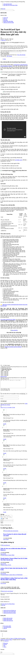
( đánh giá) (3, 40)
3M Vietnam (9, 56)
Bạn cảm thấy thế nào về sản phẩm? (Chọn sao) (11, 393)
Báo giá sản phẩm (7, 626)
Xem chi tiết (5, 539)
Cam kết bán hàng (7, 627)
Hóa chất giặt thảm (21, 54)
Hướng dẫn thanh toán (8, 620)
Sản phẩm (5, 20)
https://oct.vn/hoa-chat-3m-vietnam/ (13, 346)
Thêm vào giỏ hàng (5, 53)
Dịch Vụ (5, 18)
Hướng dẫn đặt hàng (7, 619)
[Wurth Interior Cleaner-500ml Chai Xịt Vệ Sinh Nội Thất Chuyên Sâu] (7, 555)
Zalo (4, 645)
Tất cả (2, 407)
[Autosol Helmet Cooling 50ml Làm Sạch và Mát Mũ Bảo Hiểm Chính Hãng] (11, 574)
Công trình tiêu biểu (7, 4)
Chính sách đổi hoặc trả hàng (9, 612)
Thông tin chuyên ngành (8, 22)
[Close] (1, 406)
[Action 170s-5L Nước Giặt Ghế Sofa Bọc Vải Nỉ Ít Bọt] (6, 564)
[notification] (7, 591)
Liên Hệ (5, 628)
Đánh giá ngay (4, 376)
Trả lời (4, 423)
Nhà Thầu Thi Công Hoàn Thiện (10, 5)
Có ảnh (13, 407)
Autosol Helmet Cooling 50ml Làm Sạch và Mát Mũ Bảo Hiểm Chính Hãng (14, 578)
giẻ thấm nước (18, 160)
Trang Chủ (5, 17)
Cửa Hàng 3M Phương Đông (8, 319)
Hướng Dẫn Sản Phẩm (8, 21)
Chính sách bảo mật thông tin (9, 610)
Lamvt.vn (6, 640)
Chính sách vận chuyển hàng (9, 611)
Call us (4, 646)
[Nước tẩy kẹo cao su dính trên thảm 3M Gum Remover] (5, 545)
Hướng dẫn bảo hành (7, 618)
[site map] (3, 605)
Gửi (2, 522)
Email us (5, 644)
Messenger (5, 643)
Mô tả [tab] (4, 59)
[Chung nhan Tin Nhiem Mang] (8, 603)
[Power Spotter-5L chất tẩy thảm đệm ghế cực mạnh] (10, 530)
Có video (9, 407)
